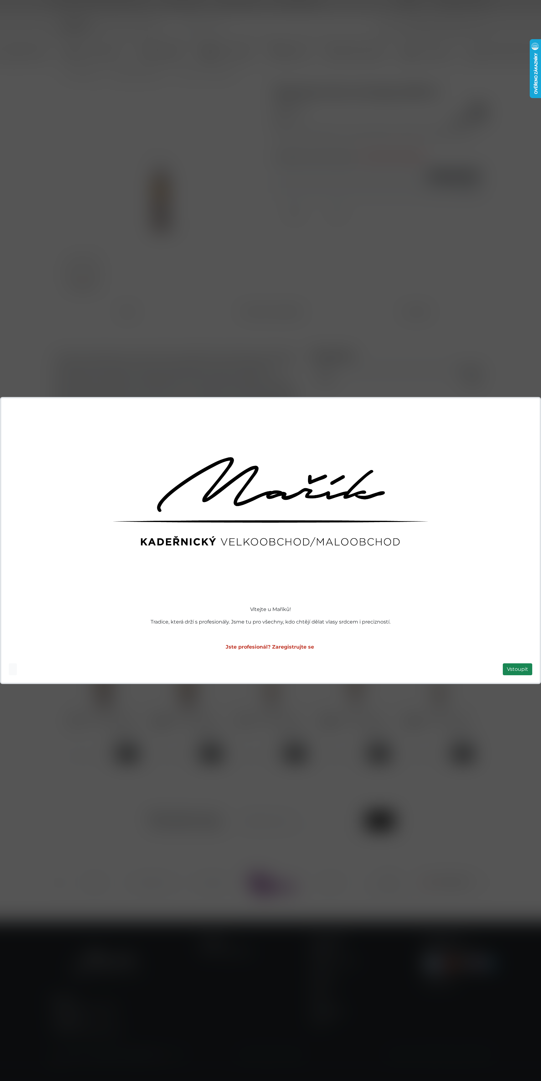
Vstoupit (517, 669)
